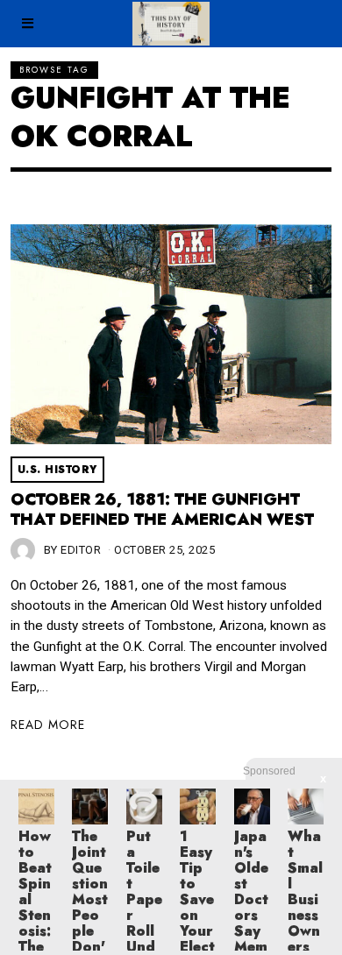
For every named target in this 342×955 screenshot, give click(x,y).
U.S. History (57, 470)
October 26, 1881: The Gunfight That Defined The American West (162, 510)
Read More (48, 724)
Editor (81, 549)
